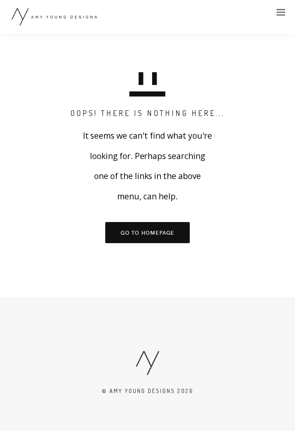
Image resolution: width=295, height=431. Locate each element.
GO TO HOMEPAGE (148, 232)
